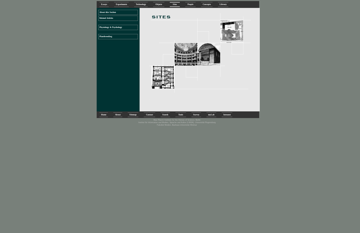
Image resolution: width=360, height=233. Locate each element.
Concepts (207, 4)
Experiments (121, 4)
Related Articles (106, 18)
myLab (211, 114)
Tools (180, 114)
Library (223, 4)
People (190, 4)
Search (165, 114)
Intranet (227, 114)
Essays (104, 4)
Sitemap (133, 114)
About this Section (107, 12)
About (118, 114)
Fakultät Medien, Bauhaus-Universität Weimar (177, 125)
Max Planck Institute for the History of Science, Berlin (177, 120)
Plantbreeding (105, 36)
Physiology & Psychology (110, 27)
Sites (174, 4)
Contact (149, 114)
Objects (159, 4)
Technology (141, 4)
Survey (196, 114)
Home (103, 114)
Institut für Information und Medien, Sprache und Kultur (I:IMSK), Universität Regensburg (177, 122)
